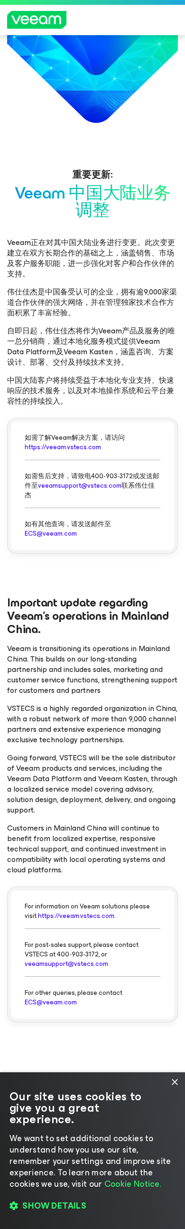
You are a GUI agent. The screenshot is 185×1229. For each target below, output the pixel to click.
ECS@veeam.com (51, 533)
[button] (92, 1205)
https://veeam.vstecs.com (63, 447)
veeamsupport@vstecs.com (79, 485)
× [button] (174, 1082)
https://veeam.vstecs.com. (77, 915)
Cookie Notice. (132, 1184)
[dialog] (92, 1150)
